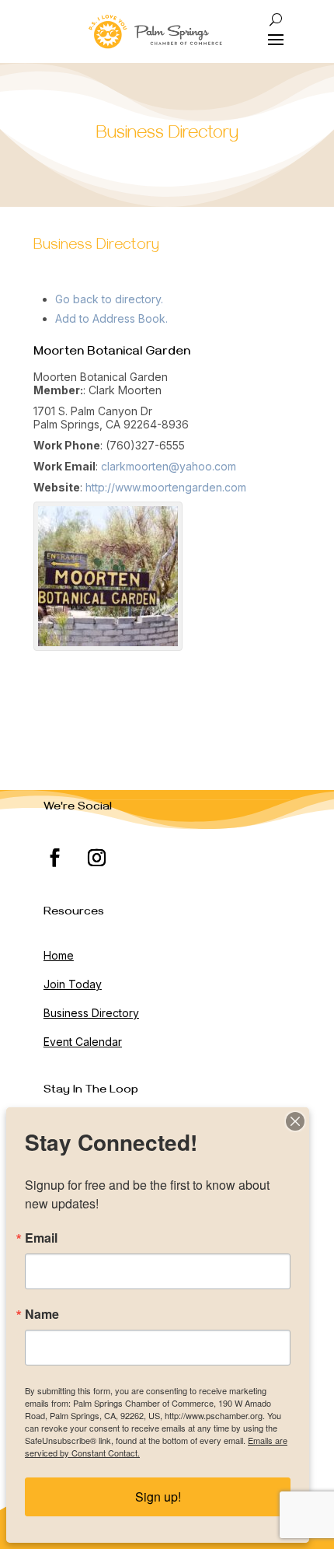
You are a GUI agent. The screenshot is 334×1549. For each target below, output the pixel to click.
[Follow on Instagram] (97, 858)
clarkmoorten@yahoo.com (168, 466)
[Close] (295, 1121)
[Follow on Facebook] (55, 858)
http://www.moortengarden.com (165, 487)
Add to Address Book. (111, 318)
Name (42, 1314)
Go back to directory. (109, 299)
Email (41, 1238)
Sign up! (158, 1496)
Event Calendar (82, 1041)
